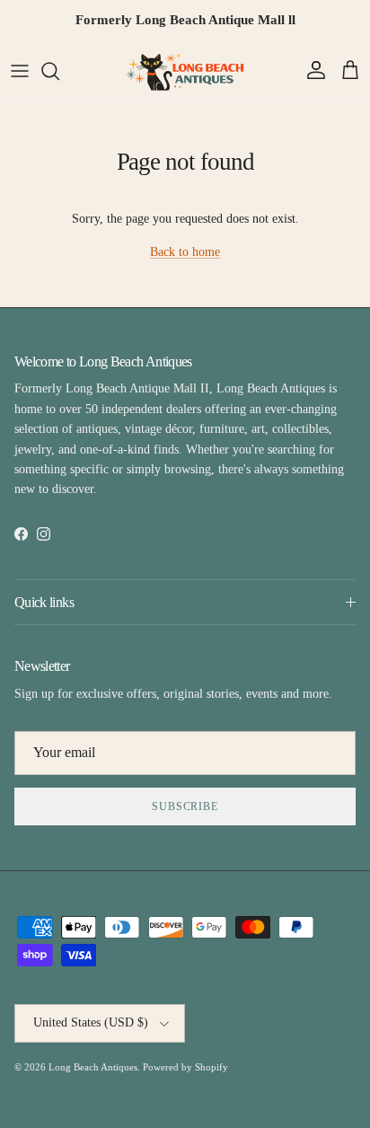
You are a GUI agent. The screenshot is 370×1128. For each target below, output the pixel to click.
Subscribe (185, 806)
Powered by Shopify (185, 1067)
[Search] (59, 71)
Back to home (185, 252)
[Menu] (20, 71)
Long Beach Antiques (92, 1067)
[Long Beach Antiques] (185, 71)
